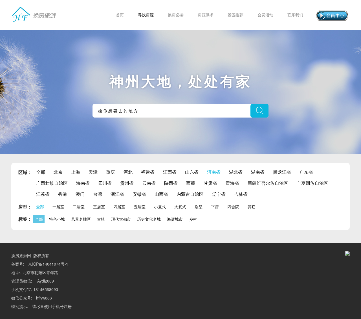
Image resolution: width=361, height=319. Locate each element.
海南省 (83, 183)
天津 (93, 172)
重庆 (110, 172)
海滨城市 (175, 219)
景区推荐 (235, 15)
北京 (58, 172)
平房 (215, 206)
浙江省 (117, 194)
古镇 (101, 219)
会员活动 (265, 15)
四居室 (119, 206)
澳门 (80, 194)
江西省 (170, 172)
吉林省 (241, 194)
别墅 (198, 206)
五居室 (140, 206)
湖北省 (236, 172)
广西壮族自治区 (52, 183)
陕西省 (171, 183)
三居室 (99, 206)
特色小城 (57, 219)
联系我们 (295, 15)
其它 (252, 206)
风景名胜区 (81, 219)
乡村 (193, 219)
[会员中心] (332, 15)
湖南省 (258, 172)
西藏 (190, 183)
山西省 (161, 194)
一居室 (58, 206)
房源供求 (205, 15)
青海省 (232, 183)
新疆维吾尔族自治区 (268, 183)
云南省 (149, 183)
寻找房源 (146, 15)
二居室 (79, 206)
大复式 (180, 206)
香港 (62, 194)
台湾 (97, 194)
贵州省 (127, 183)
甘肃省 (210, 183)
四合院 (233, 206)
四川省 (105, 183)
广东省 (306, 172)
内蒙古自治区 (190, 194)
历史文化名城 (149, 219)
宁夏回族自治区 (312, 183)
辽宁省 (219, 194)
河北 (128, 172)
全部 (40, 172)
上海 (75, 172)
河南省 (214, 172)
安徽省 (139, 194)
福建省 (148, 172)
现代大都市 (121, 219)
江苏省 (43, 194)
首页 (120, 15)
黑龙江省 (282, 172)
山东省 (192, 172)
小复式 (160, 206)
